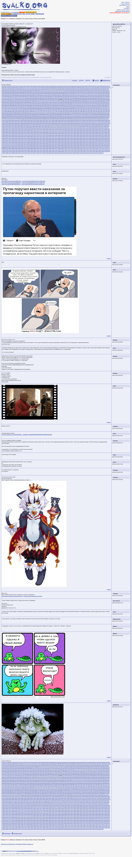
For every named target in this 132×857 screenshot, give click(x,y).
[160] (15, 90)
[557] (40, 104)
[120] (22, 89)
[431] (48, 99)
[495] (101, 101)
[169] (38, 90)
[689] (48, 108)
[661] (86, 107)
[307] (60, 95)
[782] (65, 111)
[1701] (68, 148)
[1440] (18, 138)
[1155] (6, 126)
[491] (91, 101)
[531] (83, 102)
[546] (13, 104)
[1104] (70, 123)
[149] (95, 89)
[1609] (108, 144)
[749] (91, 110)
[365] (98, 96)
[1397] (102, 135)
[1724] (31, 150)
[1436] (6, 138)
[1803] (58, 153)
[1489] (61, 139)
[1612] (9, 145)
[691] (53, 108)
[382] (33, 98)
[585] (3, 105)
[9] (14, 86)
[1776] (83, 151)
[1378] (43, 135)
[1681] (6, 148)
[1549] (31, 142)
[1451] (52, 138)
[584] (108, 104)
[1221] (98, 127)
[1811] (83, 153)
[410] (103, 98)
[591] (18, 105)
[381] (30, 98)
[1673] (89, 147)
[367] (103, 96)
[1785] (3, 153)
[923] (96, 115)
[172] (45, 90)
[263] (58, 93)
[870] (70, 114)
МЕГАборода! (106, 80)
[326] (108, 95)
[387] (45, 98)
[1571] (99, 142)
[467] (30, 101)
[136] (62, 89)
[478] (58, 101)
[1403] (12, 136)
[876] (86, 114)
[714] (3, 110)
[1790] (18, 153)
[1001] (76, 118)
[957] (73, 117)
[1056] (31, 121)
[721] (20, 110)
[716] (8, 110)
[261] (53, 93)
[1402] (9, 136)
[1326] (98, 132)
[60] (5, 87)
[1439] (15, 138)
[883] (103, 114)
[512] (35, 102)
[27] (49, 86)
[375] (15, 98)
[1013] (6, 120)
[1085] (12, 123)
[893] (20, 115)
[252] (30, 93)
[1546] (21, 142)
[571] (76, 104)
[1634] (77, 145)
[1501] (99, 139)
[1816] (98, 153)
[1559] (61, 142)
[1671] (83, 147)
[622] (96, 105)
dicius (114, 164)
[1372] (24, 135)
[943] (38, 117)
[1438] (12, 138)
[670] (108, 107)
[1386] (68, 135)
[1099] (55, 123)
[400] (78, 98)
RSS (120, 5)
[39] (72, 86)
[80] (43, 87)
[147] (90, 89)
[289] (15, 95)
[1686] (21, 148)
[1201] (36, 127)
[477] (55, 101)
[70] (24, 87)
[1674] (92, 147)
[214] (43, 92)
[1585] (34, 144)
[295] (30, 95)
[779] (58, 111)
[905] (50, 115)
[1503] (105, 139)
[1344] (46, 133)
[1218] (88, 127)
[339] (33, 96)
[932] (10, 117)
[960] (81, 117)
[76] (35, 87)
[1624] (46, 145)
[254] (35, 93)
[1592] (55, 144)
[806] (18, 113)
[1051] (15, 121)
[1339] (31, 133)
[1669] (77, 147)
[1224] (107, 127)
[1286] (83, 130)
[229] (80, 92)
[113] (5, 89)
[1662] (55, 147)
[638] (28, 107)
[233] (90, 92)
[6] (10, 86)
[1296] (6, 132)
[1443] (27, 138)
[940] (30, 117)
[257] (43, 93)
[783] (68, 111)
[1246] (68, 129)
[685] (38, 108)
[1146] (86, 124)
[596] (30, 105)
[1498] (89, 139)
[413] (3, 99)
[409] (101, 98)
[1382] (55, 135)
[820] (53, 113)
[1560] (65, 142)
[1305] (34, 132)
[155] (3, 90)
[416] (10, 99)
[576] (88, 104)
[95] (72, 87)
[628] (3, 107)
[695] (63, 108)
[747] (86, 110)
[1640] (95, 145)
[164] (25, 90)
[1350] (65, 133)
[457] (5, 101)
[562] (53, 104)
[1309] (46, 132)
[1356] (83, 133)
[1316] (68, 132)
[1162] (27, 126)
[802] (8, 113)
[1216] (82, 127)
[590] (15, 105)
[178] (60, 90)
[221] (60, 92)
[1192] (9, 127)
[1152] (104, 124)
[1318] (74, 132)
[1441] (21, 138)
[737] (60, 110)
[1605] (96, 144)
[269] (73, 93)
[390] (53, 98)
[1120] (8, 124)
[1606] (99, 144)
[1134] (50, 124)
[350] (60, 96)
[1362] (102, 133)
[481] (65, 101)
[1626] (52, 145)
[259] (48, 93)
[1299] (15, 132)
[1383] (58, 135)
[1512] (24, 141)
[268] (70, 93)
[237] (101, 92)
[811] (30, 113)
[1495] (80, 139)
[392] (58, 98)
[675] (13, 108)
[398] (73, 98)
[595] (28, 105)
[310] (68, 95)
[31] (57, 86)
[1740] (80, 150)
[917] (80, 115)
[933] (13, 117)
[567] (65, 104)
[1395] (96, 135)
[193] (98, 90)
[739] (65, 110)
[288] (13, 95)
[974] (8, 118)
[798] (106, 111)
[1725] (34, 150)
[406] (93, 98)
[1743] (89, 150)
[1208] (57, 127)
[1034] (71, 120)
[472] (43, 101)
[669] (106, 107)
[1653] (27, 147)
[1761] (37, 151)
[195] (103, 90)
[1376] (37, 135)
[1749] (108, 150)
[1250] (80, 129)
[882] (101, 114)
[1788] (12, 153)
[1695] (49, 148)
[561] (50, 104)
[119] (20, 89)
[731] (45, 110)
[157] (8, 90)
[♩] (10, 12)
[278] (96, 93)
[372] (8, 98)
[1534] (92, 141)
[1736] (68, 150)
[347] (53, 96)
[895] (25, 115)
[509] (28, 102)
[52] (97, 86)
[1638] (89, 145)
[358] (81, 96)
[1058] (37, 121)
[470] (38, 101)
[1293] (105, 130)
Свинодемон (116, 85)
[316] (83, 95)
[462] (18, 101)
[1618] (27, 145)
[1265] (18, 130)
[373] (10, 98)
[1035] (74, 120)
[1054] (24, 121)
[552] (28, 104)
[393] (60, 98)
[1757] (24, 151)
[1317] (71, 132)
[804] (13, 113)
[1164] (33, 126)
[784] (70, 111)
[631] (10, 107)
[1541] (6, 142)
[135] (60, 89)
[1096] (46, 123)
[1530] (80, 141)
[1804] (61, 153)
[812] (33, 113)
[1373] (27, 135)
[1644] (108, 145)
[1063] (52, 121)
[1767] (55, 151)
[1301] (21, 132)
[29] (53, 86)
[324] (103, 95)
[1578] (12, 144)
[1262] (9, 130)
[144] (82, 89)
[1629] (61, 145)
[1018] (21, 120)
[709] (98, 108)
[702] (81, 108)
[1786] (6, 153)
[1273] (43, 130)
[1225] (3, 129)
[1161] (24, 126)
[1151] (101, 124)
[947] (48, 117)
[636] (23, 107)
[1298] (12, 132)
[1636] (83, 145)
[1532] (86, 141)
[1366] (6, 135)
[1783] (105, 151)
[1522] (55, 141)
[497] (106, 101)
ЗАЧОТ (82, 80)
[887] (5, 115)
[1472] (9, 139)
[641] (35, 107)
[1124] (20, 124)
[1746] (99, 150)
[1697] (55, 148)
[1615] (18, 145)
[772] (40, 111)
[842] (108, 113)
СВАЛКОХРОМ (125, 11)
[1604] (92, 144)
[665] (96, 107)
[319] (90, 95)
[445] (83, 99)
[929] (3, 117)
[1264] (15, 130)
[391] (55, 98)
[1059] (40, 121)
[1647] (9, 147)
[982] (28, 118)
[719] (15, 110)
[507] (23, 102)
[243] (8, 93)
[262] (55, 93)
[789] (83, 111)
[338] (30, 96)
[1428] (89, 136)
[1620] (34, 145)
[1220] (94, 127)
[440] (70, 99)
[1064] (55, 121)
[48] (89, 86)
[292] (23, 95)
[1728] (43, 150)
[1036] (77, 120)
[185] (78, 90)
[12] (20, 86)
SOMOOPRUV (17, 14)
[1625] (49, 145)
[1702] (71, 148)
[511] (33, 102)
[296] (33, 95)
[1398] (105, 135)
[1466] (99, 138)
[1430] (95, 136)
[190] (91, 90)
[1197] (24, 127)
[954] (65, 117)
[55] (103, 86)
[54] (101, 86)
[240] (108, 92)
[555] (35, 104)
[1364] (108, 133)
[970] (106, 117)
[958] (76, 117)
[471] (40, 101)
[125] (35, 89)
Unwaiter (118, 32)
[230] (83, 92)
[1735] (65, 150)
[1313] (58, 132)
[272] (81, 93)
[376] (18, 98)
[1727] (40, 150)
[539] (103, 102)
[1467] (102, 138)
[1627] (55, 145)
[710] (101, 108)
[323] (101, 95)
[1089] (24, 123)
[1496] (83, 139)
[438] (65, 99)
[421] (23, 99)
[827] (70, 113)
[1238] (43, 129)
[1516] (37, 141)
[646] (48, 107)
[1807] (71, 153)
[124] (32, 89)
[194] (101, 90)
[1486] (52, 139)
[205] (20, 92)
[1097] (49, 123)
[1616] (21, 145)
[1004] (85, 118)
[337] (28, 96)
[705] (88, 108)
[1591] (52, 144)
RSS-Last (124, 5)
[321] (96, 95)
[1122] (14, 124)
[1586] (37, 144)
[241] (3, 93)
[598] (35, 105)
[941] (33, 117)
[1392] (86, 135)
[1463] (89, 138)
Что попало (25, 18)
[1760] (34, 151)
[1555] (49, 142)
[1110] (88, 123)
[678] (20, 108)
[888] (8, 115)
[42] (78, 86)
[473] (45, 101)
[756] (108, 110)
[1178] (75, 126)
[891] (15, 115)
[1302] (24, 132)
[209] (30, 92)
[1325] (95, 132)
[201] (10, 92)
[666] (98, 107)
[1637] (86, 145)
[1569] (92, 142)
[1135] (53, 124)
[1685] (18, 148)
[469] (35, 101)
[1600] (80, 144)
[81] (45, 87)
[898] (33, 115)
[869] (68, 114)
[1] (1, 12)
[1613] (12, 145)
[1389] (77, 135)
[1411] (37, 136)
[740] (68, 110)
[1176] (69, 126)
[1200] (33, 127)
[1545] (18, 142)
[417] (13, 99)
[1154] (3, 126)
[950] (55, 117)
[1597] (71, 144)
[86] (55, 87)
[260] (50, 93)
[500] (5, 102)
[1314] (61, 132)
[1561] (68, 142)
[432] (50, 99)
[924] (98, 115)
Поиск (31, 18)
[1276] (52, 130)
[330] (10, 96)
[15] (26, 86)
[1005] (89, 118)
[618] (85, 105)
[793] (93, 111)
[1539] (108, 141)
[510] (30, 102)
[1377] (40, 135)
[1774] (77, 151)
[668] (103, 107)
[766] (25, 111)
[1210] (64, 127)
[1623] (43, 145)
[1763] (43, 151)
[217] (50, 92)
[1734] (61, 150)
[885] (108, 114)
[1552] (40, 142)
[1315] (64, 132)
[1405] (18, 136)
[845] (8, 114)
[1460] (80, 138)
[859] (43, 114)
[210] (33, 92)
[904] (48, 115)
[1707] (86, 148)
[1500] (96, 139)
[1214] (76, 127)
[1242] (55, 129)
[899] (35, 115)
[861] (48, 114)
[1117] (108, 123)
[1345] (49, 133)
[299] (40, 95)
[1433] (105, 136)
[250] (25, 93)
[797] (103, 111)
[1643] (105, 145)
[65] (14, 87)
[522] (60, 102)
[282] (106, 93)
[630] (8, 107)
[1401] (6, 136)
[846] (10, 114)
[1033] (68, 120)
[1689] (31, 148)
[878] (91, 114)
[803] (10, 113)
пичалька (33, 77)
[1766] (52, 151)
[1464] (92, 138)
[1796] (37, 153)
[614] (75, 105)
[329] (8, 96)
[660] (83, 107)
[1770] (65, 151)
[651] (60, 107)
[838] (98, 113)
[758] (5, 111)
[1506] (6, 141)
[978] (18, 118)
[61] (6, 87)
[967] (98, 117)
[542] (3, 104)
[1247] (71, 129)
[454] (106, 99)
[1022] (34, 120)
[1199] (30, 127)
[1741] (83, 150)
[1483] (43, 139)
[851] (23, 114)
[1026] (46, 120)
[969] (103, 117)
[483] (70, 101)
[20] (35, 86)
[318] (88, 95)
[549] (20, 104)
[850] (20, 114)
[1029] (55, 120)
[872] (76, 114)
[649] (55, 107)
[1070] (74, 121)
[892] (18, 115)
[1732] (55, 150)
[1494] (77, 139)
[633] (15, 107)
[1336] (21, 133)
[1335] (18, 133)
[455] (108, 99)
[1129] (35, 124)
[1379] (46, 135)
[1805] (65, 153)
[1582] (24, 144)
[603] (48, 105)
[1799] (46, 153)
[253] (33, 93)
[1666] (68, 147)
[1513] (27, 141)
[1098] (52, 123)
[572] (78, 104)
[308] (63, 95)
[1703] (74, 148)
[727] (35, 110)
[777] (53, 111)
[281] (103, 93)
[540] (106, 102)
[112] (3, 89)
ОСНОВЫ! (16, 12)
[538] (101, 102)
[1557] (55, 142)
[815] (40, 113)
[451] (98, 99)
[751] (96, 110)
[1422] (71, 136)
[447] (88, 99)
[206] (23, 92)
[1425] (80, 136)
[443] (78, 99)
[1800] (49, 153)
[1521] (52, 141)
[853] (28, 114)
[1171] (54, 126)
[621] (93, 105)
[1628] (58, 145)
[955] (68, 117)
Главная (3, 18)
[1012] (3, 120)
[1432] (102, 136)
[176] (55, 90)
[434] (55, 99)
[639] (30, 107)
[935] (18, 117)
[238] (103, 92)
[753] (101, 110)
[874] (81, 114)
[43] (80, 86)
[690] (50, 108)
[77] (37, 87)
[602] (45, 105)
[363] (93, 96)
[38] (70, 86)
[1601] (83, 144)
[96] (74, 87)
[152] (102, 89)
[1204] (45, 127)
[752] (98, 110)
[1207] (54, 127)
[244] (10, 93)
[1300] (18, 132)
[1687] (24, 148)
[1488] (58, 139)
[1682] (9, 148)
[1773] (74, 151)
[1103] (67, 123)
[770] (35, 111)
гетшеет (108, 77)
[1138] (62, 124)
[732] (48, 110)
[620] (90, 105)
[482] (68, 101)
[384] (38, 98)
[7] (11, 86)
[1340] (34, 133)
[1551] (37, 142)
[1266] (21, 130)
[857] (38, 114)
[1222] (101, 127)
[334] (20, 96)
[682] (30, 108)
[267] (68, 93)
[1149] (95, 124)
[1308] (43, 132)
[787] (78, 111)
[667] (101, 107)
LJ (128, 5)
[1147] (89, 124)
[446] (86, 99)
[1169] (48, 126)
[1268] (27, 130)
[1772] (71, 151)
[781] (63, 111)
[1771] (68, 151)
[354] (70, 96)
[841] (106, 113)
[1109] (85, 123)
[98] (78, 87)
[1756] (21, 151)
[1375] (34, 135)
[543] (5, 104)
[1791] (21, 153)
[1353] (74, 133)
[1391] (83, 135)
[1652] (24, 147)
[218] (53, 92)
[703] (83, 108)
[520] (55, 102)
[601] (43, 105)
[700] (76, 108)
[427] (38, 99)
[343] (43, 96)
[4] (6, 12)
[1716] (6, 150)
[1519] (46, 141)
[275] (88, 93)
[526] (70, 102)
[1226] (6, 129)
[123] (30, 89)
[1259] (108, 129)
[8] (13, 86)
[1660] (49, 147)
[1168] (45, 126)
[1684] (15, 148)
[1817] (102, 153)
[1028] (52, 120)
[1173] (60, 126)
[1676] (99, 147)
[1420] (64, 136)
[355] (73, 96)
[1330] (3, 133)
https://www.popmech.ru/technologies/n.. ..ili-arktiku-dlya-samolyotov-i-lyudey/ (22, 596)
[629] (5, 107)
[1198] (27, 127)
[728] (38, 110)
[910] (63, 115)
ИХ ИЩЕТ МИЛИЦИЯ (36, 14)
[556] (38, 104)
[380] (28, 98)
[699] (73, 108)
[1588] (43, 144)
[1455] (65, 138)
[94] (70, 87)
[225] (70, 92)
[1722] (24, 150)
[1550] (34, 142)
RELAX (25, 14)
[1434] (108, 136)
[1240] (49, 129)
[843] (3, 114)
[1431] (98, 136)
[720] (18, 110)
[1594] (61, 144)
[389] (50, 98)
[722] (23, 110)
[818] (48, 113)
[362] (91, 96)
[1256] (99, 129)
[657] (76, 107)
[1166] (39, 126)
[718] (13, 110)
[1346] (52, 133)
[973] (5, 118)
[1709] (92, 148)
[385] (40, 98)
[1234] (31, 129)
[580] (98, 104)
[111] (109, 87)
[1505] (3, 141)
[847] (13, 114)
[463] (20, 101)
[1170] (51, 126)
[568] (68, 104)
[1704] (77, 148)
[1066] (61, 121)
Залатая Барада (125, 4)
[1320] (80, 132)
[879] (93, 114)
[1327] (102, 132)
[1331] (6, 133)
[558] (43, 104)
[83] (49, 87)
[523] (63, 102)
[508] (25, 102)
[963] (88, 117)
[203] (15, 92)
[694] (60, 108)
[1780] (96, 151)
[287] (10, 95)
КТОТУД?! (126, 8)
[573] (81, 104)
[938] (25, 117)
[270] (76, 93)
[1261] (6, 130)
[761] (13, 111)
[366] (101, 96)
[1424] (77, 136)
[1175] (66, 126)
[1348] (58, 133)
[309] (65, 95)
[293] (25, 95)
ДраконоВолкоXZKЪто (119, 24)
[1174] (63, 126)
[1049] (9, 121)
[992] (53, 118)
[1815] (95, 153)
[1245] (65, 129)
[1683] (12, 148)
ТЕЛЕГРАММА (6, 14)
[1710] (96, 148)
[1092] (34, 123)
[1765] (49, 151)
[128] (42, 89)
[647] (50, 107)
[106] (97, 87)
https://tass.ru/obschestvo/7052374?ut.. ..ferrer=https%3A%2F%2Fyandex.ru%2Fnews (23, 181)
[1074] (86, 121)
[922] (93, 115)
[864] (55, 114)
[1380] (49, 135)
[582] (103, 104)
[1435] (3, 138)
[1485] (49, 139)
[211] (35, 92)
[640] (33, 107)
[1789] (15, 153)
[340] (35, 96)
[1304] (31, 132)
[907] (55, 115)
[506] (20, 102)
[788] (81, 111)
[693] (58, 108)
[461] (15, 101)
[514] (40, 102)
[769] (33, 111)
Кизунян (115, 178)
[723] (25, 110)
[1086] (15, 123)
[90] (62, 87)
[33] (60, 86)
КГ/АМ (88, 80)
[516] (45, 102)
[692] (55, 108)
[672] (5, 108)
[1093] (37, 123)
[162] (20, 90)
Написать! (13, 18)
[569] (70, 104)
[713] (108, 108)
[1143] (77, 124)
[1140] (68, 124)
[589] (13, 105)
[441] (73, 99)
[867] (63, 114)
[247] (18, 93)
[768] (30, 111)
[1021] (31, 120)
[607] (58, 105)
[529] (78, 102)
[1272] (40, 130)
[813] (35, 113)
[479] (60, 101)
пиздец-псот (45, 77)
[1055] (27, 121)
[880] (96, 114)
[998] (68, 118)
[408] (98, 98)
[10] (16, 86)
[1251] (83, 129)
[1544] (15, 142)
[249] (23, 93)
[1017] (18, 120)
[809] (25, 113)
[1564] (77, 142)
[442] (76, 99)
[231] (85, 92)
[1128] (32, 124)
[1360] (96, 133)
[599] (38, 105)
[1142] (74, 124)
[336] (25, 96)
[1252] (86, 129)
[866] (60, 114)
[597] (33, 105)
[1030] (58, 120)
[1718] (12, 150)
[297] (35, 95)
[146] (87, 89)
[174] (50, 90)
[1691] (37, 148)
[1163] (30, 126)
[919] (85, 115)
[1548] (27, 142)
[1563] (74, 142)
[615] (78, 105)
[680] (25, 108)
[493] (96, 101)
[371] (5, 98)
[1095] (43, 123)
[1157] (12, 126)
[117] (15, 89)
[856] (35, 114)
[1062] (49, 121)
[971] (108, 117)
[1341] (37, 133)
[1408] (27, 136)
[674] (10, 108)
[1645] (3, 147)
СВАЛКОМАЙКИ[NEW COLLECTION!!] (119, 12)
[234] (93, 92)
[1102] (64, 123)
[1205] (48, 127)
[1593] (58, 144)
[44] (82, 86)
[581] (101, 104)
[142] (77, 89)
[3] (5, 12)
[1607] (102, 144)
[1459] (77, 138)
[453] (103, 99)
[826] (68, 113)
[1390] (80, 135)
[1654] (31, 147)
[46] (86, 86)
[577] (91, 104)
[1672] (86, 147)
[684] (35, 108)
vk (105, 77)
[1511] (21, 141)
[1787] (9, 153)
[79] (41, 87)
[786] (76, 111)
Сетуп (39, 18)
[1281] (68, 130)
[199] (5, 92)
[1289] (92, 130)
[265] (63, 93)
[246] (15, 93)
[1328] (105, 132)
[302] (48, 95)
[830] (78, 113)
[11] (18, 86)
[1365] (3, 135)
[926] (103, 115)
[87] (57, 87)
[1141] (71, 124)
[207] (25, 92)
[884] (106, 114)
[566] (63, 104)
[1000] (73, 118)
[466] (28, 101)
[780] (60, 111)
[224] (68, 92)
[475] (50, 101)
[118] (17, 89)
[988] (43, 118)
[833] (85, 113)
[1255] (96, 129)
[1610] (3, 145)
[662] (88, 107)
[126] (37, 89)
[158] (10, 90)
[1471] (6, 139)
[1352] (71, 133)
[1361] (99, 133)
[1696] (52, 148)
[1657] (40, 147)
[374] (13, 98)
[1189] (107, 126)
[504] (15, 102)
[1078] (99, 121)
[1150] (98, 124)
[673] (8, 108)
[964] (91, 117)
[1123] (17, 124)
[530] (80, 102)
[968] (101, 117)
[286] (8, 95)
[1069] (71, 121)
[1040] (89, 120)
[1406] (21, 136)
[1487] (55, 139)
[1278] (58, 130)
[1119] (6, 124)
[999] (70, 118)
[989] (45, 118)
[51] (95, 86)
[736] (58, 110)
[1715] (3, 150)
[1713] (105, 148)
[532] (85, 102)
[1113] (97, 123)
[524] (65, 102)
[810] (28, 113)
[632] (13, 107)
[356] (76, 96)
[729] (40, 110)
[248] (20, 93)
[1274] (46, 130)
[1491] (68, 139)
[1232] (24, 129)
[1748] (105, 150)
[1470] (3, 139)
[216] (48, 92)
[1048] (6, 121)
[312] (73, 95)
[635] (20, 107)
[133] (55, 89)
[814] (38, 113)
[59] (3, 87)
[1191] (6, 127)
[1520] (49, 141)
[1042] (96, 120)
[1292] (102, 130)
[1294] (108, 130)
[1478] (27, 139)
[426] (35, 99)
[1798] (43, 153)
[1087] (18, 123)
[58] (109, 86)
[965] (93, 117)
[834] (88, 113)
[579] (96, 104)
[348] (55, 96)
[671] (3, 108)
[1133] (47, 124)
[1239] (46, 129)
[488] (83, 101)
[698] (70, 108)
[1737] (71, 150)
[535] (93, 102)
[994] (58, 118)
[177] (58, 90)
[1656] (37, 147)
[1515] (34, 141)
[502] (10, 102)
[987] (40, 118)
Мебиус (115, 626)
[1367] (9, 135)
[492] (93, 101)
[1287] (86, 130)
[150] (97, 89)
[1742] (86, 150)
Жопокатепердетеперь (119, 157)
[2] (3, 12)
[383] (35, 98)
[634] (18, 107)
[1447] (40, 138)
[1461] (83, 138)
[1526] (68, 141)
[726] (33, 110)
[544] (8, 104)
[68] (20, 87)
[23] (41, 86)
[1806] (68, 153)
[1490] (65, 139)
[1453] (58, 138)
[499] (3, 102)
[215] (45, 92)
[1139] (65, 124)
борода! (96, 80)
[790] (86, 111)
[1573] (105, 142)
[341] (38, 96)
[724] (28, 110)
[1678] (105, 147)
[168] (35, 90)
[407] (96, 98)
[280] (101, 93)
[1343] (43, 133)
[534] (90, 102)
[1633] (74, 145)
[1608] (105, 144)
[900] (38, 115)
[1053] (21, 121)
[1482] (40, 139)
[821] (55, 113)
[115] (10, 89)
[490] (88, 101)
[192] (96, 90)
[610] (65, 105)
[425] (33, 99)
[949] (53, 117)
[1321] (83, 132)
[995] (60, 118)
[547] (15, 104)
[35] (64, 86)
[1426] (83, 136)
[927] (106, 115)
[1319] (77, 132)
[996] (63, 118)
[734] (53, 110)
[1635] (80, 145)
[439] (68, 99)
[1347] (55, 133)
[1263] (12, 130)
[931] (8, 117)
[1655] (34, 147)
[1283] (74, 130)
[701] (78, 108)
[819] (50, 113)
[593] (23, 105)
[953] (63, 117)
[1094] (40, 123)
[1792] (24, 153)
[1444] (31, 138)
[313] (75, 95)
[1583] (27, 144)
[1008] (98, 118)
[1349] (61, 133)
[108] (102, 87)
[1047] (3, 121)
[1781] (99, 151)
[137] (65, 89)
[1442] (24, 138)
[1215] (79, 127)
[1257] (102, 129)
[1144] (80, 124)
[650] (58, 107)
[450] (96, 99)
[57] (107, 86)
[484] (73, 101)
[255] (38, 93)
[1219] (91, 127)
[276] (91, 93)
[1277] (55, 130)
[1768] (58, 151)
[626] (106, 105)
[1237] (40, 129)
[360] (86, 96)
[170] (40, 90)
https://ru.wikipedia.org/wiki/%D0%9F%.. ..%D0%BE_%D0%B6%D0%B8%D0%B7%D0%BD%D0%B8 (27, 434)
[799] (108, 111)
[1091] (31, 123)
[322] (98, 95)
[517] (48, 102)
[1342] (40, 133)
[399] (76, 98)
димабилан (116, 704)
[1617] (24, 145)
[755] (106, 110)
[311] (70, 95)
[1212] (70, 127)
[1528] (74, 141)
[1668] (74, 147)
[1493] (74, 139)
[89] (61, 87)
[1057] (34, 121)
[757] (3, 111)
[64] (12, 87)
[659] (81, 107)
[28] (51, 86)
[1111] (91, 123)
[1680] (3, 148)
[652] (63, 107)
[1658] (43, 147)
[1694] (46, 148)
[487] (81, 101)
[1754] (15, 151)
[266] (65, 93)
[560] (48, 104)
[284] (3, 95)
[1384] (61, 135)
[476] (53, 101)
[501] (8, 102)
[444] (81, 99)
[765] (23, 111)
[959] (78, 117)
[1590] (49, 144)
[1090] (27, 123)
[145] (85, 89)
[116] (12, 89)
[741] (70, 110)
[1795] (34, 153)
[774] (45, 111)
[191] (93, 90)
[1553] (43, 142)
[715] (5, 110)
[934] (15, 117)
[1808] (74, 153)
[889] (10, 115)
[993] (55, 118)
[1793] (27, 153)
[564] (58, 104)
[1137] (59, 124)
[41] (76, 86)
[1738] (74, 150)
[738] (63, 110)
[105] (94, 87)
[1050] (12, 121)
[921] (90, 115)
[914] (73, 115)
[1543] (12, 142)
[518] (50, 102)
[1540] (3, 142)
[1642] (102, 145)
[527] (73, 102)
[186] (81, 90)
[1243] (58, 129)
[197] (108, 90)
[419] (18, 99)
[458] (8, 101)
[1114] (100, 123)
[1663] (58, 147)
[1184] (93, 126)
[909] (60, 115)
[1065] (58, 121)
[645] (45, 107)
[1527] (71, 141)
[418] (15, 99)
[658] (78, 107)
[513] (38, 102)
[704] (86, 108)
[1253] (89, 129)
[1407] (24, 136)
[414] (5, 99)
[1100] (58, 123)
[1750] (3, 151)
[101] (84, 87)
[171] (43, 90)
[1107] (79, 123)
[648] (53, 107)
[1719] (15, 150)
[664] (93, 107)
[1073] (83, 121)
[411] (106, 98)
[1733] (58, 150)
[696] (65, 108)
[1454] (61, 138)
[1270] (34, 130)
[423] (28, 99)
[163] (23, 90)
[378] (23, 98)
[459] (10, 101)
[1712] (102, 148)
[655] (70, 107)
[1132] (44, 124)
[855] (33, 114)
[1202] (39, 127)
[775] (48, 111)
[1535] (95, 141)
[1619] (30, 145)
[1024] (40, 120)
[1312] (55, 132)
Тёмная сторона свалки (123, 9)
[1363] (105, 133)
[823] (60, 113)
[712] (106, 108)
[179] (63, 90)
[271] (78, 93)
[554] (33, 104)
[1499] (92, 139)
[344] (45, 96)
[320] (93, 95)
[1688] (27, 148)
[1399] (108, 135)
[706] (91, 108)
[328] (5, 96)
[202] (13, 92)
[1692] (40, 148)
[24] (43, 86)
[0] (2, 86)
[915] (75, 115)
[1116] (106, 123)
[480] (63, 101)
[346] (50, 96)
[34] (62, 86)
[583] (106, 104)
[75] (33, 87)
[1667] (71, 147)
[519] (53, 102)
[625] (103, 105)
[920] (88, 115)
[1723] (27, 150)
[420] (20, 99)
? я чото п (74, 80)
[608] (60, 105)
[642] (38, 107)
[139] (70, 89)
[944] (40, 117)
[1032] (65, 120)
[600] (40, 105)
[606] (55, 105)
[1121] (11, 124)
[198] (3, 92)
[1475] (18, 139)
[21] (37, 86)
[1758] (27, 151)
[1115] (103, 123)
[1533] (89, 141)
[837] (96, 113)
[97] (76, 87)
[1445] (34, 138)
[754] (103, 110)
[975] (10, 118)
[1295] (3, 132)
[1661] (52, 147)
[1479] (31, 139)
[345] (48, 96)
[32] (59, 86)
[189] (88, 90)
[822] (58, 113)
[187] (83, 90)
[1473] (12, 139)
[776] (50, 111)
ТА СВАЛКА (22, 12)
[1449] (46, 138)
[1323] (89, 132)
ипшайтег (9, 77)
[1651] (21, 147)
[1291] (99, 130)
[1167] (42, 126)
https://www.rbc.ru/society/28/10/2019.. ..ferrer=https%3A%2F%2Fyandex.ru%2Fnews (23, 182)
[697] (68, 108)
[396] (68, 98)
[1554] (46, 142)
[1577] (9, 144)
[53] (99, 86)
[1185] (96, 126)
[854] (30, 114)
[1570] (96, 142)
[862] (50, 114)
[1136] (56, 124)
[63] (10, 87)
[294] (28, 95)
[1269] (31, 130)
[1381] (52, 135)
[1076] (92, 121)
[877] (88, 114)
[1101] (61, 123)
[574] (83, 104)
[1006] (92, 118)
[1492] (71, 139)
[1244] (61, 129)
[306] (58, 95)
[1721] (21, 150)
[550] (23, 104)
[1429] (92, 136)
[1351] (68, 133)
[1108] (82, 123)
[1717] (9, 150)
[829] (75, 113)
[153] (105, 89)
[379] (25, 98)
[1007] (95, 118)
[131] (50, 89)
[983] (30, 118)
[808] (23, 113)
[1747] (102, 150)
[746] (83, 110)
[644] (43, 107)
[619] (88, 105)
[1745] (96, 150)
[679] (23, 108)
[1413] (43, 136)
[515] (43, 102)
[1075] (89, 121)
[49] (91, 86)
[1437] (9, 138)
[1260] (3, 130)
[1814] (92, 153)
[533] (88, 102)
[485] (76, 101)
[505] (18, 102)
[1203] (42, 127)
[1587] (40, 144)
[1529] (77, 141)
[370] (3, 98)
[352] (65, 96)
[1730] (49, 150)
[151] (100, 89)
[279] (98, 93)
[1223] (104, 127)
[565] (60, 104)
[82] (47, 87)
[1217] (85, 127)
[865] (58, 114)
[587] (8, 105)
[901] (40, 115)
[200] (8, 92)
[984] (33, 118)
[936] (20, 117)
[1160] (21, 126)
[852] (25, 114)
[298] (38, 95)
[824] (63, 113)
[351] (63, 96)
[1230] (18, 129)
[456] (3, 101)
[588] (10, 105)
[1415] (49, 136)
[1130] (38, 124)
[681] (28, 108)
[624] (101, 105)
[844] (5, 114)
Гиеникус (115, 426)
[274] (86, 93)
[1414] (46, 136)
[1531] (83, 141)
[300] (43, 95)
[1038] (83, 120)
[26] (47, 86)
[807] (20, 113)
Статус (35, 18)
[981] (25, 118)
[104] (92, 87)
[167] (33, 90)
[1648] (12, 147)
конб (50, 77)
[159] (13, 90)
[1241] (52, 129)
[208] (28, 92)
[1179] (78, 126)
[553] (30, 104)
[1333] (12, 133)
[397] (70, 98)
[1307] (40, 132)
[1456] (68, 138)
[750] (93, 110)
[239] (106, 92)
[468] (33, 101)
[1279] (61, 130)
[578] (93, 104)
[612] (70, 105)
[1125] (23, 124)
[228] (78, 92)
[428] (40, 99)
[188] (86, 90)
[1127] (29, 124)
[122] (27, 89)
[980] (23, 118)
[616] (80, 105)
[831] (80, 113)
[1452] (55, 138)
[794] (96, 111)
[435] (58, 99)
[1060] (43, 121)
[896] (28, 115)
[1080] (105, 121)
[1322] (86, 132)
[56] (105, 86)
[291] (20, 95)
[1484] (46, 139)
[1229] (15, 129)
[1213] (73, 127)
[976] (13, 118)
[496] (103, 101)
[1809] (77, 153)
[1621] (37, 145)
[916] (78, 115)
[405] (91, 98)
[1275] (49, 130)
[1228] (12, 129)
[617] (83, 105)
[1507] (9, 141)
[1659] (46, 147)
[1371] (21, 135)
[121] (24, 89)
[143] (80, 89)
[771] (38, 111)
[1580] (18, 144)
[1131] (41, 124)
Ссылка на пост (8, 80)
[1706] (83, 148)
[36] (66, 86)
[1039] (86, 120)
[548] (18, 104)
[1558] (58, 142)
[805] (15, 113)
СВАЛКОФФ (118, 11)
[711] (103, 108)
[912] (68, 115)
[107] (99, 87)
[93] (68, 87)
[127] (40, 89)
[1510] (18, 141)
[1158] (15, 126)
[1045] (105, 120)
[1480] (34, 139)
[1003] (82, 118)
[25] (45, 86)
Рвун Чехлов (116, 600)
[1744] (92, 150)
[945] (43, 117)
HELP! (43, 18)
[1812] (86, 153)
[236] (98, 92)
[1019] (24, 120)
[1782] (102, 151)
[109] (104, 87)
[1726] (37, 150)
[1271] (37, 130)
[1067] (65, 121)
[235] (96, 92)
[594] (25, 105)
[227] (75, 92)
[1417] (55, 136)
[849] (18, 114)
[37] (68, 86)
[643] (40, 107)
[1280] (65, 130)
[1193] (12, 127)
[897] (30, 115)
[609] (63, 105)
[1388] (74, 135)
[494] (98, 101)
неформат (15, 77)
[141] (75, 89)
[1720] (18, 150)
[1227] (9, 129)
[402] (83, 98)
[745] (81, 110)
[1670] (80, 147)
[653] (65, 107)
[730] (43, 110)
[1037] (80, 120)
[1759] (31, 151)
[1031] (61, 120)
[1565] (80, 142)
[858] (40, 114)
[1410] (34, 136)
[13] (22, 86)
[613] (73, 105)
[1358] (89, 133)
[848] (15, 114)
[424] (30, 99)
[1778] (89, 151)
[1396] (99, 135)
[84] (51, 87)
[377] (20, 98)
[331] (13, 96)
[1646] (6, 147)
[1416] (52, 136)
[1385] (65, 135)
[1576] (6, 144)
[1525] (64, 141)
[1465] (96, 138)
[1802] (55, 153)
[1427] (86, 136)
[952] (60, 117)
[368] (106, 96)
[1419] (61, 136)
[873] (78, 114)
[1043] (99, 120)
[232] (88, 92)
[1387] (71, 135)
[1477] (24, 139)
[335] (23, 96)
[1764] (46, 151)
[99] (80, 87)
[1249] (77, 129)
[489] (86, 101)
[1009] (101, 118)
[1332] (9, 133)
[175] (53, 90)
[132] (52, 89)
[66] (16, 87)
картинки (4, 77)
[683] (33, 108)
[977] (15, 118)
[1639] (92, 145)
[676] (15, 108)
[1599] (77, 144)
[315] (80, 95)
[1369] (15, 135)
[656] (73, 107)
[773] (43, 111)
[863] (53, 114)
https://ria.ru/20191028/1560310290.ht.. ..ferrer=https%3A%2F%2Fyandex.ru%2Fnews (23, 184)
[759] (8, 111)
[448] (91, 99)
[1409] (31, 136)
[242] (5, 93)
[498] (108, 101)
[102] (87, 87)
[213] (40, 92)
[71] (26, 87)
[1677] (102, 147)
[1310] (49, 132)
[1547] (24, 142)
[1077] (96, 121)
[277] (93, 93)
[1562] (71, 142)
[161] (18, 90)
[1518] (43, 141)
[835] (90, 113)
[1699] (61, 148)
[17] (30, 86)
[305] (55, 95)
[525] (68, 102)
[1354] (77, 133)
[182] (70, 90)
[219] (55, 92)
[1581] (21, 144)
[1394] (92, 135)
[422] (25, 99)
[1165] (36, 126)
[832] (83, 113)
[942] (35, 117)
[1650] (18, 147)
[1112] (94, 123)
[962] (86, 117)
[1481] (37, 139)
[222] (63, 92)
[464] (23, 101)
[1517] (40, 141)
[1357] (86, 133)
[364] (96, 96)
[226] (73, 92)
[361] (88, 96)
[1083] (6, 123)
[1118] (3, 124)
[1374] (31, 135)
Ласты (7, 18)
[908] (58, 115)
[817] (45, 113)
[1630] (64, 145)
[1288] (89, 130)
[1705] (80, 148)
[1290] (96, 130)
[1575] (3, 144)
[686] (40, 108)
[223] (65, 92)
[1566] (83, 142)
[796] (101, 111)
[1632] (71, 145)
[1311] (52, 132)
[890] (13, 115)
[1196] (21, 127)
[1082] (3, 123)
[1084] (9, 123)
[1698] (58, 148)
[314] (78, 95)
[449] (93, 99)
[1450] (49, 138)
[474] (48, 101)
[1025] (43, 120)
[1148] (92, 124)
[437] (63, 99)
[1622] (40, 145)
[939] (28, 117)
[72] (28, 87)
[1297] (9, 132)
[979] (20, 118)
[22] (39, 86)
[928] (108, 115)
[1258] (105, 129)
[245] (13, 93)
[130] (47, 89)
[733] (50, 110)
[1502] (102, 139)
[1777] (86, 151)
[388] (48, 98)
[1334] (15, 133)
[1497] (86, 139)
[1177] (72, 126)
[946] (45, 117)
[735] (55, 110)
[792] (91, 111)
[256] (40, 93)
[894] (23, 115)
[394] (63, 98)
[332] (15, 96)
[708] (96, 108)
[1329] (108, 132)
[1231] (21, 129)
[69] (22, 87)
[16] (28, 86)
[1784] (108, 151)
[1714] (108, 148)
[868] (65, 114)
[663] (91, 107)
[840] (103, 113)
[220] (58, 92)
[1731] (52, 150)
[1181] (84, 126)
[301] (45, 95)
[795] (98, 111)
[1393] (89, 135)
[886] (3, 115)
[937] (23, 117)
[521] (58, 102)
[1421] (68, 136)
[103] (89, 87)
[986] (38, 118)
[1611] (6, 145)
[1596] (68, 144)
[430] (45, 99)
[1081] (108, 121)
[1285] (80, 130)
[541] (108, 102)
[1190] (3, 127)
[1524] (61, 141)
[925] (101, 115)
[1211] (67, 127)
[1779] (92, 151)
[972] (3, 118)
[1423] (74, 136)
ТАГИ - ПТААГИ (125, 2)
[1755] (18, 151)
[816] (43, 113)
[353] (68, 96)
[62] (8, 87)
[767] (28, 111)
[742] (73, 110)
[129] (45, 89)
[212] (38, 92)
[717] (10, 110)
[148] (92, 89)
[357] (78, 96)
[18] (31, 86)
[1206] (51, 127)
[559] (45, 104)
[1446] (37, 138)
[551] (25, 104)
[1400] (3, 136)
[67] (18, 87)
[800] (3, 113)
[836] (93, 113)
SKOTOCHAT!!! (31, 12)
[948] (50, 117)
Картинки (18, 18)
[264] (60, 93)
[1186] (99, 126)
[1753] (12, 151)
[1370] (18, 135)
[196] (106, 90)
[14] (24, 86)
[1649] (15, 147)
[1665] (65, 147)
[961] (83, 117)
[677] (18, 108)
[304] (53, 95)
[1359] (92, 133)
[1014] (9, 120)
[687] (43, 108)
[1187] (101, 126)
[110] (107, 87)
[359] (83, 96)
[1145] (83, 124)
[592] (20, 105)
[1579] (15, 144)
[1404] (15, 136)
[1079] (102, 121)
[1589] (46, 144)
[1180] (81, 126)
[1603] (89, 144)
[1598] (74, 144)
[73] (30, 87)
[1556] (52, 142)
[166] (30, 90)
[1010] (104, 118)
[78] (39, 87)
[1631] (68, 145)
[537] (98, 102)
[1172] (57, 126)
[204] (18, 92)
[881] (98, 114)
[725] (30, 110)
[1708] (89, 148)
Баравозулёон (117, 619)
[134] (57, 89)
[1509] (15, 141)
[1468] (105, 138)
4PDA (127, 7)
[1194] (15, 127)
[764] (20, 111)
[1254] (92, 129)
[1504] (108, 139)
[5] (8, 12)
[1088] (21, 123)
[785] (73, 111)
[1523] (58, 141)
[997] (65, 118)
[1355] (80, 133)
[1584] (31, 144)
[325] (106, 95)
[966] (96, 117)
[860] (45, 114)
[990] (48, 118)
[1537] (102, 141)
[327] (3, 96)
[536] (96, 102)
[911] (65, 115)
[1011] (107, 118)
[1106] (76, 123)
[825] (65, 113)
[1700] (65, 148)
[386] (43, 98)
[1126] (26, 124)
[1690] (34, 148)
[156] (5, 90)
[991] (50, 118)
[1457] (71, 138)
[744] (78, 110)
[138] (67, 89)
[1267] (24, 130)
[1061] (46, 121)
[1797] (40, 153)
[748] (88, 110)
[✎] (12, 12)
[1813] (89, 153)
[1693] (43, 148)
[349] (58, 96)
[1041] (92, 120)
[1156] (9, 126)
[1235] (34, 129)
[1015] (12, 120)
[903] (45, 115)
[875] (83, 114)
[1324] (92, 132)
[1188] (104, 126)
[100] (82, 87)
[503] (13, 102)
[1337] (24, 133)
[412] (108, 98)
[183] (73, 90)
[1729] (46, 150)
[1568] (89, 142)
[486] (78, 101)
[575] (86, 104)
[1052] (18, 121)
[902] (43, 115)
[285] (5, 95)
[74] (32, 87)
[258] (45, 93)
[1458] (74, 138)
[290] (18, 95)
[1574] (108, 142)
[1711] (99, 148)
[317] (85, 95)
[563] (55, 104)
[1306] (37, 132)
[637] (25, 107)
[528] (75, 102)
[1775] (80, 151)
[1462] (86, 138)
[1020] (27, 120)
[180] (65, 90)
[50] (93, 86)
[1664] (61, 147)
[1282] (71, 130)
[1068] (68, 121)
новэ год (39, 77)
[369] (108, 96)
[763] (18, 111)
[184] (76, 90)
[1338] (27, 133)
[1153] (107, 124)
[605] (53, 105)
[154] (107, 89)
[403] (86, 98)
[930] (5, 117)
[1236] (37, 129)
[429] (43, 99)
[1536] (98, 141)
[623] (98, 105)
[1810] (80, 153)
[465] (25, 101)
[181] (68, 90)
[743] (76, 110)
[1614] (15, 145)
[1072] (80, 121)
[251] (28, 93)
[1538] (105, 141)
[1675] (96, 147)
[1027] (49, 120)
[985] (35, 118)
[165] (28, 90)
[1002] (79, 118)
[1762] (40, 151)
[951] (58, 117)
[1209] (61, 127)
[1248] (74, 129)
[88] (59, 87)
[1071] (77, 121)
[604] (50, 105)
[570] (73, 104)
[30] (55, 86)
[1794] (31, 153)
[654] (68, 107)
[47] (88, 86)
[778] (55, 111)
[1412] (40, 136)
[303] (50, 95)
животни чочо (21, 77)
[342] (40, 96)
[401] (81, 98)
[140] (72, 89)
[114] (7, 89)
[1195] (18, 127)
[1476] (21, 139)
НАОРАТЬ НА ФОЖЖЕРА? (9, 15)
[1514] (30, 141)
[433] (53, 99)
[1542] (9, 142)
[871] (73, 114)
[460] (13, 101)
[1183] (90, 126)
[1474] (15, 139)
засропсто (28, 77)
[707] (93, 108)
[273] (83, 93)
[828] (73, 113)
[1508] (12, 141)
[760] (10, 111)
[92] (66, 87)
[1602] (86, 144)
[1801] (52, 153)
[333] (18, 96)
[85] (53, 87)
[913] (70, 115)
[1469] (108, 138)
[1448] (43, 138)
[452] (101, 99)
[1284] (77, 130)
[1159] (18, 126)
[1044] (102, 120)
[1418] (58, 136)
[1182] (87, 126)
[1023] (37, 120)
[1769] (61, 151)
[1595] (65, 144)
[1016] (15, 120)
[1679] (108, 147)
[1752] (9, 151)
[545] (10, 104)
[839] (101, 113)
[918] (83, 115)
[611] (68, 105)
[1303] (27, 132)
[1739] (77, 150)
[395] (65, 98)
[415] (8, 99)
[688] (45, 108)
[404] (88, 98)
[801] (5, 113)
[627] (108, 105)
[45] (84, 86)
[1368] (12, 135)
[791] (88, 111)
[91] (64, 87)
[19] (33, 86)
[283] (108, 93)
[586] (5, 105)
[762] (15, 111)
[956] (70, 117)
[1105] (73, 123)
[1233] (27, 129)
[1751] (6, 151)
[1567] (86, 142)
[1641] (98, 145)
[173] (48, 90)
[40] (74, 86)
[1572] (102, 142)
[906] (53, 115)
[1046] (108, 120)
